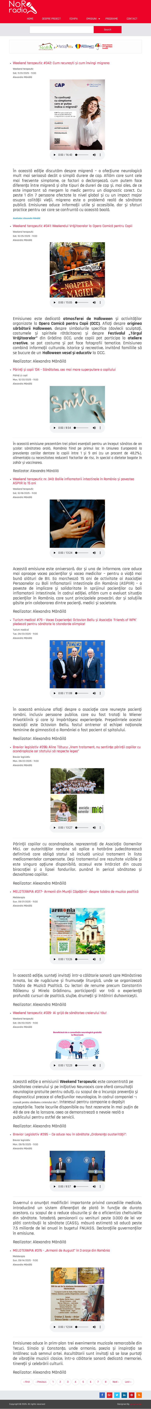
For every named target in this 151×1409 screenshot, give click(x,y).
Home (30, 19)
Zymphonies (136, 1404)
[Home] (23, 7)
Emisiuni (94, 20)
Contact (132, 19)
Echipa (74, 19)
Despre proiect (51, 19)
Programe (112, 19)
